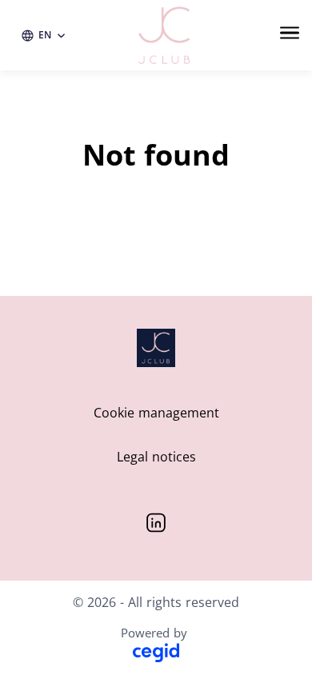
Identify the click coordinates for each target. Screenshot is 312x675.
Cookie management (156, 412)
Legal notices (156, 456)
